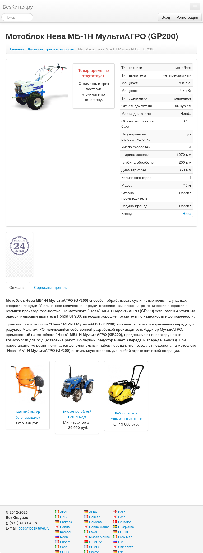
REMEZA (95, 542)
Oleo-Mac (125, 537)
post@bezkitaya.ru (34, 528)
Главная (17, 48)
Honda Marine (99, 526)
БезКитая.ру (18, 6)
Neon (64, 537)
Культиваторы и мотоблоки (51, 48)
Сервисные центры (50, 287)
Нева (187, 213)
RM (120, 542)
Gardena (95, 521)
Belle (122, 511)
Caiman (94, 516)
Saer (63, 547)
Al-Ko (93, 511)
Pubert (65, 542)
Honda (65, 526)
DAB (63, 516)
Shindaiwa (125, 547)
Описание (18, 287)
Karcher (65, 532)
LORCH (124, 532)
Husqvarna (126, 526)
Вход (166, 17)
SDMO (94, 547)
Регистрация (187, 17)
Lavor (93, 532)
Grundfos (124, 521)
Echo (122, 516)
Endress (66, 521)
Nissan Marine (99, 537)
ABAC (64, 511)
